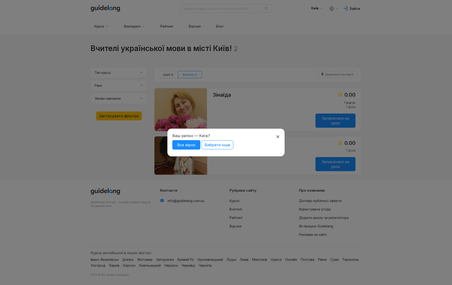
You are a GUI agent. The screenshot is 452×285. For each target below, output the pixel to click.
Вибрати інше (217, 144)
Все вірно (186, 144)
